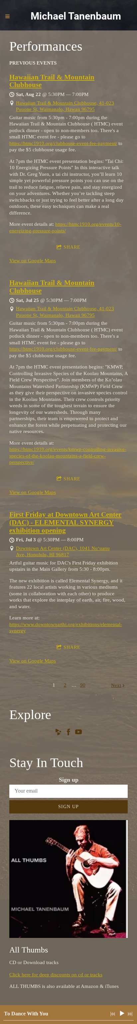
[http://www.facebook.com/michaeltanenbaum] (68, 733)
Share (72, 247)
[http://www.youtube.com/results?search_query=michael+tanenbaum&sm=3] (78, 733)
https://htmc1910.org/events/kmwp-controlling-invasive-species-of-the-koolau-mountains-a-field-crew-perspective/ (67, 456)
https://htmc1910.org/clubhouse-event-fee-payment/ (63, 143)
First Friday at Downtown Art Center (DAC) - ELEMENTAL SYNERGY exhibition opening (65, 522)
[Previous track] (113, 1014)
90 (82, 685)
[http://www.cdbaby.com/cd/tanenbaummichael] (58, 733)
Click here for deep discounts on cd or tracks (55, 974)
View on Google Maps (32, 260)
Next (116, 685)
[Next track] (130, 1014)
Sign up (68, 806)
